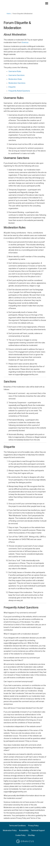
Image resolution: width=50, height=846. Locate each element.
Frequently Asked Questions (19, 91)
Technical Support (38, 830)
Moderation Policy (10, 830)
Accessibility (24, 830)
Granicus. (25, 42)
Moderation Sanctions (16, 83)
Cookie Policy (20, 835)
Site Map (31, 835)
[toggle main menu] (47, 3)
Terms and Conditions (17, 826)
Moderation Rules (15, 79)
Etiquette (12, 87)
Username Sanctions (16, 75)
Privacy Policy (33, 826)
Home (9, 13)
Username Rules (14, 71)
